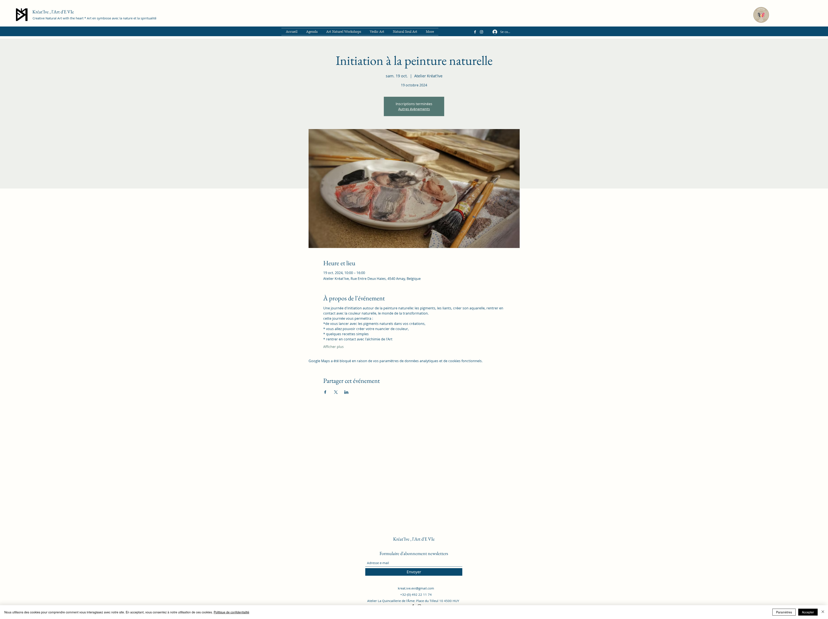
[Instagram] (481, 32)
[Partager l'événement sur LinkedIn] (346, 392)
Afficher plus (333, 346)
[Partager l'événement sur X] (336, 392)
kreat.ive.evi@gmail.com (416, 588)
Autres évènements (414, 109)
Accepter (808, 612)
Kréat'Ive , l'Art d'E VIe (53, 12)
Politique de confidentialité (231, 612)
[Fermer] (822, 612)
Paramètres (784, 612)
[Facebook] (475, 32)
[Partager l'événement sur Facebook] (325, 392)
